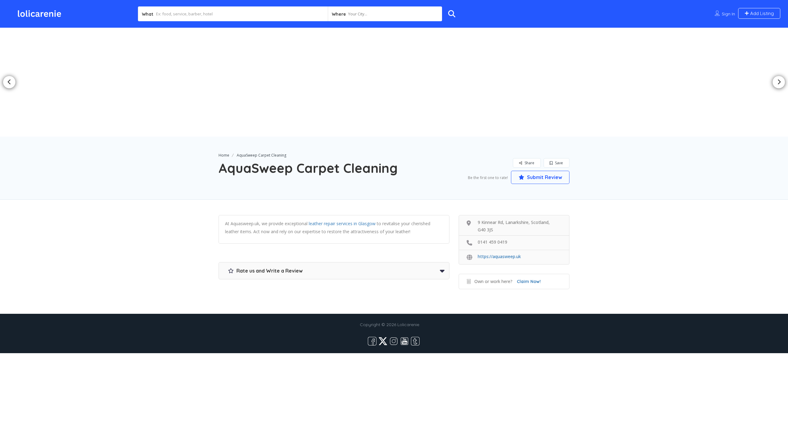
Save (558, 163)
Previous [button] (9, 82)
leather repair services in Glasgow (342, 223)
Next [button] (779, 82)
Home (224, 155)
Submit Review (544, 177)
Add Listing (761, 13)
